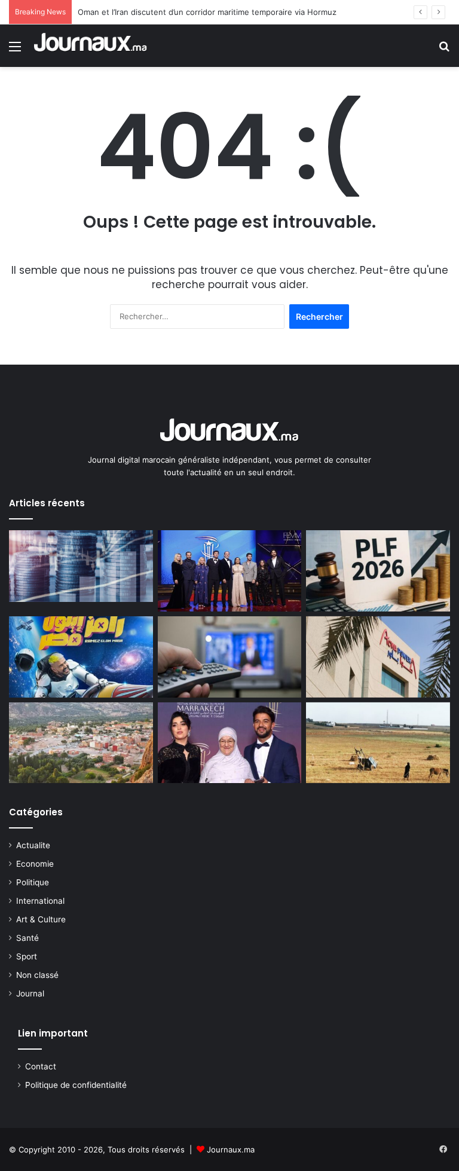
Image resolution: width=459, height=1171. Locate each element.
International (40, 901)
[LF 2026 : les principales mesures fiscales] (378, 571)
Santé (27, 938)
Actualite (33, 845)
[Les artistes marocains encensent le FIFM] (230, 571)
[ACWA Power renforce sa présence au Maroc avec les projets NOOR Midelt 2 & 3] (378, 657)
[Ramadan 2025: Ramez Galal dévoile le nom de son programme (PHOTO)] (81, 657)
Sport (26, 956)
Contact (40, 1066)
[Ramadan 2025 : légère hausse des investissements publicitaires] (230, 657)
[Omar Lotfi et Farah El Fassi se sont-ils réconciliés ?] (230, 743)
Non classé (37, 975)
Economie (35, 864)
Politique (32, 882)
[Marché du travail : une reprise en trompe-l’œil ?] (378, 743)
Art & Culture (41, 919)
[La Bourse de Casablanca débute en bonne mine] (81, 566)
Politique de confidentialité (76, 1085)
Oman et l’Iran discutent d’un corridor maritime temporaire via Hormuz (207, 12)
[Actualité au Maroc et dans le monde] (91, 46)
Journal (30, 993)
